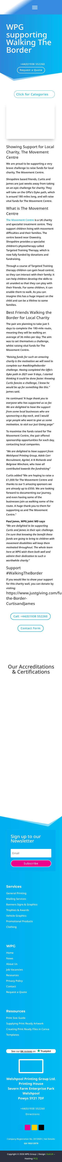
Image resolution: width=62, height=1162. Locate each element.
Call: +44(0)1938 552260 (30, 616)
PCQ (35, 1158)
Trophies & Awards (17, 910)
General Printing (16, 893)
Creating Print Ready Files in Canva (27, 1029)
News (9, 958)
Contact (11, 986)
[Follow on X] (41, 1127)
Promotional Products (19, 921)
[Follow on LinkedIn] (34, 1127)
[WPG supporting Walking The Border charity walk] (30, 138)
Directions (33, 1114)
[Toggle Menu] (35, 7)
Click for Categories (32, 94)
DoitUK (49, 1154)
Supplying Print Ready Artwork (24, 1023)
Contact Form (30, 628)
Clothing (11, 927)
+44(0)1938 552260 (32, 64)
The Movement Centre (20, 220)
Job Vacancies (14, 969)
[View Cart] (45, 7)
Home (10, 952)
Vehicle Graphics (16, 915)
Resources (12, 975)
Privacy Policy (14, 980)
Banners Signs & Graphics (21, 904)
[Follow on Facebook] (20, 1127)
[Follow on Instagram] (27, 1127)
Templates (12, 1034)
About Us (11, 964)
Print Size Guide (15, 1017)
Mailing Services (16, 898)
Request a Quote (31, 70)
